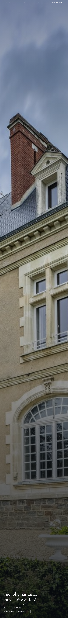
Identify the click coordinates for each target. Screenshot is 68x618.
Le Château (24, 2)
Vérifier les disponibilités (58, 2)
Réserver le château (9, 611)
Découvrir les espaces (23, 611)
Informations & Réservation (35, 2)
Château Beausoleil (8, 2)
